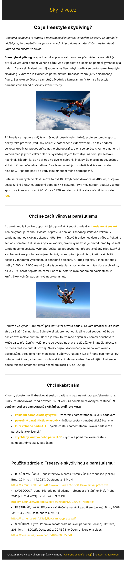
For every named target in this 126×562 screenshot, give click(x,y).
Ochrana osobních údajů (78, 554)
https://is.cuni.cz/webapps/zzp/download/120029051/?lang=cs (52, 501)
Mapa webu (112, 554)
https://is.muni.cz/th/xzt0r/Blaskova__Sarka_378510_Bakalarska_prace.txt (59, 485)
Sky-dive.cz (63, 10)
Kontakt (98, 554)
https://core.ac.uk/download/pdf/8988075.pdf (41, 535)
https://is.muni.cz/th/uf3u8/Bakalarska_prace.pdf (43, 518)
